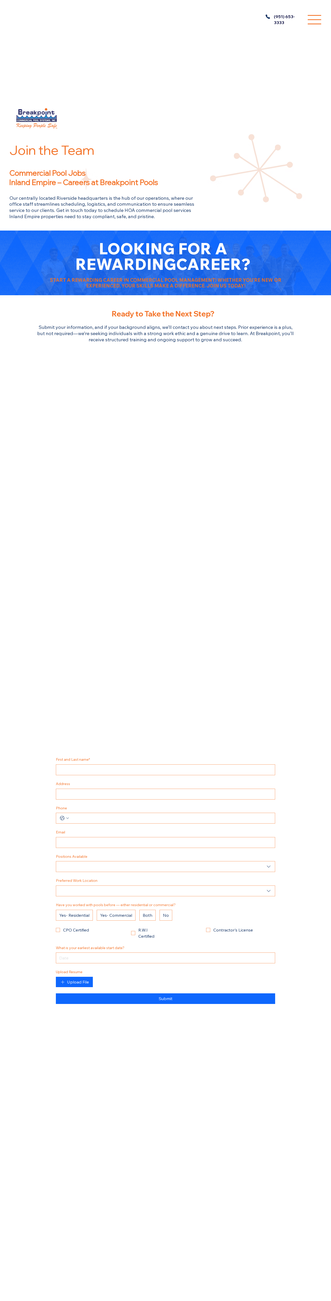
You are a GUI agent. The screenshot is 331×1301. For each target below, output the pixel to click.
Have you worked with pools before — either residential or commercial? (116, 905)
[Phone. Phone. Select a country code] (64, 818)
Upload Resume (69, 972)
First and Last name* (73, 759)
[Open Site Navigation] (314, 20)
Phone (61, 808)
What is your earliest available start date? (90, 947)
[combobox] (165, 866)
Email (60, 832)
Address (63, 783)
